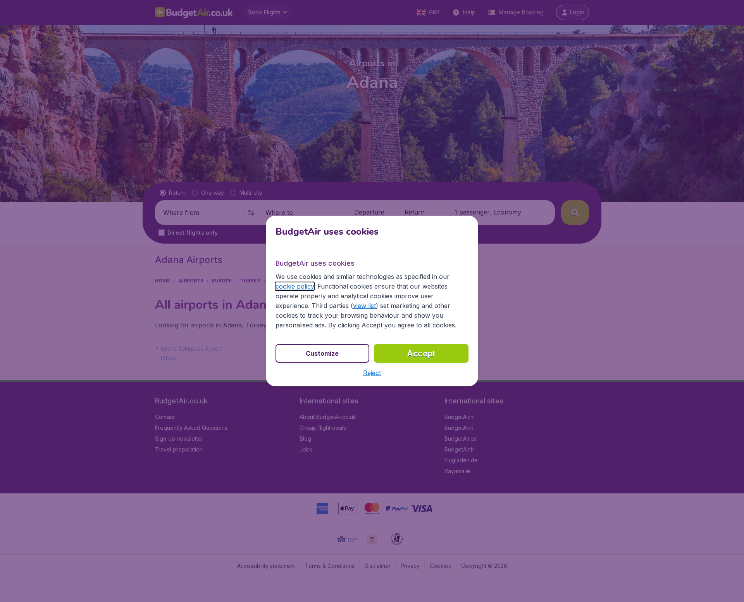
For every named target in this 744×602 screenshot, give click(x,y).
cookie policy (295, 286)
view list (364, 306)
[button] (372, 373)
